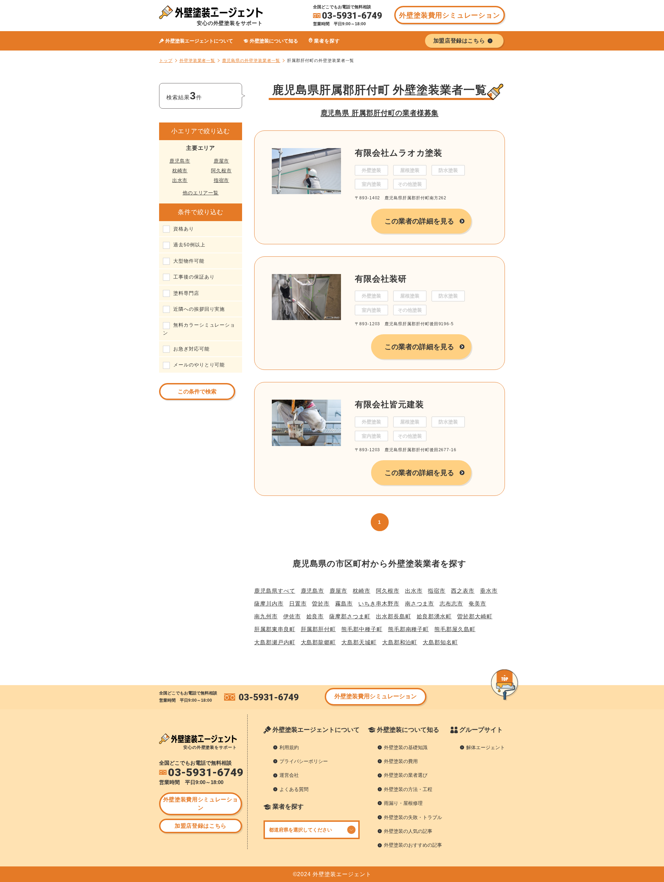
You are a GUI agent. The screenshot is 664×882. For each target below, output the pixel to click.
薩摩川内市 (269, 604)
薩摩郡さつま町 (349, 616)
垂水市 (489, 591)
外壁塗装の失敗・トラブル (413, 817)
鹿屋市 (221, 161)
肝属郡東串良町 (274, 629)
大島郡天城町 (359, 642)
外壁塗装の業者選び (405, 775)
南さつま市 (419, 604)
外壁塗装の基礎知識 (405, 747)
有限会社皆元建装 (389, 404)
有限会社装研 (381, 278)
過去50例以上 (189, 244)
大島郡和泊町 (399, 642)
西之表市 (462, 591)
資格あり (183, 228)
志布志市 (451, 604)
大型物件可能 (188, 261)
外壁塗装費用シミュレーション (449, 15)
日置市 (298, 604)
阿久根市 (221, 170)
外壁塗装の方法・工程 (408, 789)
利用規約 (289, 747)
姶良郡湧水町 (434, 616)
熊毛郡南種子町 (408, 629)
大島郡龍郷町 (318, 642)
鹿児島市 (179, 161)
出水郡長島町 (393, 616)
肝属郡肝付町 (318, 629)
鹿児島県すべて (274, 591)
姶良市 (315, 616)
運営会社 (289, 775)
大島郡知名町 (440, 642)
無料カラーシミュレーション (199, 328)
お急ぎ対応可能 (191, 349)
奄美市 (477, 604)
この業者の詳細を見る (419, 221)
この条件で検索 (197, 391)
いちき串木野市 (378, 604)
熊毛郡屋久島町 (455, 629)
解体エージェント (485, 747)
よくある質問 (293, 789)
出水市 (180, 180)
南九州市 (266, 616)
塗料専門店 (186, 293)
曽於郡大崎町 (474, 616)
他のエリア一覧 (201, 193)
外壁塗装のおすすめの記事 (413, 845)
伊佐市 (292, 616)
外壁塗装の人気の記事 (408, 831)
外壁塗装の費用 (401, 761)
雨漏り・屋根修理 (403, 803)
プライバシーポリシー (303, 761)
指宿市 (221, 180)
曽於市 (321, 604)
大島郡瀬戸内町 (274, 642)
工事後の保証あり (193, 277)
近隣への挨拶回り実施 (199, 309)
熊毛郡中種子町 (361, 629)
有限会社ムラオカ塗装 (398, 152)
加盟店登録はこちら (201, 826)
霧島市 (344, 604)
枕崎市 (180, 170)
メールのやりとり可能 (199, 364)
